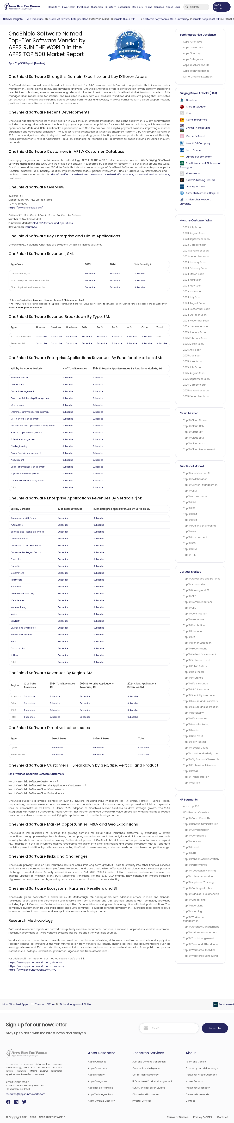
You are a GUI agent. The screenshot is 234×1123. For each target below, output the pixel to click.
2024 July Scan (192, 297)
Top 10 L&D (189, 853)
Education (16, 566)
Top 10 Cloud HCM (194, 443)
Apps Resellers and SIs (196, 65)
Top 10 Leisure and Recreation (201, 707)
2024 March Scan (193, 274)
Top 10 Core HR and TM (196, 818)
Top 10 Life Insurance (195, 683)
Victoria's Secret (195, 136)
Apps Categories (193, 59)
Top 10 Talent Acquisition (198, 876)
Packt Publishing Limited (200, 180)
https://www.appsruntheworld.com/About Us (35, 962)
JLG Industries (35, 19)
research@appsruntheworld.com (25, 1094)
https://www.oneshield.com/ (26, 207)
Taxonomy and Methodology (202, 1068)
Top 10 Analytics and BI (196, 473)
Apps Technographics (196, 71)
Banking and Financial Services (27, 531)
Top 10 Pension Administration (201, 859)
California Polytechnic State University (165, 19)
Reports (52, 7)
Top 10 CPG (189, 596)
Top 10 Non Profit (193, 736)
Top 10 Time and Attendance (200, 944)
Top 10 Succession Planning (199, 870)
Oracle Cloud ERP (124, 19)
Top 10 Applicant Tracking (198, 882)
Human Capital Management (26, 432)
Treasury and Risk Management (27, 480)
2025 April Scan (192, 349)
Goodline (191, 100)
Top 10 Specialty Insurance (199, 695)
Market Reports (194, 1081)
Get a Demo (218, 6)
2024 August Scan (194, 303)
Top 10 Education (193, 631)
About (169, 7)
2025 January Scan (194, 332)
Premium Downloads (197, 1094)
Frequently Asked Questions (201, 1074)
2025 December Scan (196, 396)
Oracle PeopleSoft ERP (206, 19)
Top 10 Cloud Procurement (199, 449)
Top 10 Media (191, 730)
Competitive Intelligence (146, 1068)
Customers (97, 7)
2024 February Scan (195, 268)
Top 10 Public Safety (195, 666)
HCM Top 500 (191, 806)
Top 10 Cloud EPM (193, 437)
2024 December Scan (196, 326)
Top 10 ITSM (190, 520)
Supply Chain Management (25, 473)
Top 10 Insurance (193, 677)
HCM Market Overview (196, 812)
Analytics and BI (19, 377)
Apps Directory (192, 53)
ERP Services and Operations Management (33, 425)
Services (159, 7)
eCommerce (17, 405)
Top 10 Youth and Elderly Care (201, 753)
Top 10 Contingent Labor (197, 888)
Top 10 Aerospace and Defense (201, 578)
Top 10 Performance (195, 865)
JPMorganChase (195, 186)
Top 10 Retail (190, 771)
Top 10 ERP (189, 508)
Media (14, 614)
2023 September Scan (196, 239)
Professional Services (22, 634)
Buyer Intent (68, 7)
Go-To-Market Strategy (145, 1074)
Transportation (18, 648)
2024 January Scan (194, 262)
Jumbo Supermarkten (199, 156)
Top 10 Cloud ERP (193, 432)
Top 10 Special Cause (195, 747)
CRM (35, 223)
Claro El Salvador (196, 106)
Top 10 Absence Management (201, 926)
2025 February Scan (195, 338)
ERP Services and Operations (56, 223)
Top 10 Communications (197, 602)
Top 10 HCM (190, 514)
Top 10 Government (195, 648)
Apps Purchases (192, 41)
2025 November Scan (196, 390)
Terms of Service (177, 1117)
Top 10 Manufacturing (196, 724)
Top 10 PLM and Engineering (199, 525)
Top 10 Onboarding (194, 899)
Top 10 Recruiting (193, 905)
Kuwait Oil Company (198, 143)
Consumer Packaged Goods (26, 552)
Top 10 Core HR (192, 841)
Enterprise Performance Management (30, 411)
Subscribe (90, 273)
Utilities (14, 655)
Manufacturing (18, 607)
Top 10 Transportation (196, 777)
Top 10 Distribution (194, 625)
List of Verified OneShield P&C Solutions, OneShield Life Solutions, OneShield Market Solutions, (110, 174)
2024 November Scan (196, 320)
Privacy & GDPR (202, 1117)
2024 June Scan (192, 291)
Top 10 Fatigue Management (200, 932)
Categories (124, 7)
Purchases (83, 7)
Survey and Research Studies (148, 1087)
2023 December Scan (196, 256)
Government (17, 572)
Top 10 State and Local (196, 660)
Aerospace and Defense (23, 518)
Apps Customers (193, 47)
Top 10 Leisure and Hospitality (200, 701)
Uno (188, 113)
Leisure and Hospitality (22, 593)
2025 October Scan (194, 384)
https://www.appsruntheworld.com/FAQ (32, 969)
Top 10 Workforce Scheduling (200, 956)
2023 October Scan (194, 245)
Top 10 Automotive (194, 584)
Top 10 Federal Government (199, 654)
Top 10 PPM (189, 531)
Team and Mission (196, 1061)
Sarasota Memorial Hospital (202, 193)
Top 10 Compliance (194, 835)
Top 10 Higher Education (197, 642)
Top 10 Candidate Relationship (201, 894)
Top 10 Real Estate (194, 619)
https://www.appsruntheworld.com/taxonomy (36, 966)
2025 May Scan (192, 355)
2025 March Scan (193, 344)
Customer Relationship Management (30, 398)
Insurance (31, 227)
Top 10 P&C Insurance (196, 689)
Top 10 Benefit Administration (200, 824)
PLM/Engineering (19, 446)
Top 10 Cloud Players (195, 420)
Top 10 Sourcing (192, 911)
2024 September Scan (196, 309)
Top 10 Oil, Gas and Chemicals (201, 759)
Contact (190, 1100)
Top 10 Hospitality (193, 712)
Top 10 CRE (189, 608)
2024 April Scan (192, 280)
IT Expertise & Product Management (152, 1081)
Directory (111, 7)
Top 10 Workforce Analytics (199, 950)
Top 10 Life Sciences (195, 718)
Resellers (137, 7)
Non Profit (15, 620)
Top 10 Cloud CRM (193, 426)
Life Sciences (17, 600)
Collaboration (18, 384)
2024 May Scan (192, 285)
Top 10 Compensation (196, 830)
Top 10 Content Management (201, 485)
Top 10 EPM (189, 502)
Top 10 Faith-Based (194, 742)
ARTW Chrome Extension (198, 76)
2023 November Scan (196, 250)
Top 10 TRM (189, 555)
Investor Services (141, 1100)
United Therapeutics (198, 128)
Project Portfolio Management (26, 453)
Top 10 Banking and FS (196, 590)
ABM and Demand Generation (149, 1061)
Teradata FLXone (44, 1004)
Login (178, 7)
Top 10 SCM (190, 549)
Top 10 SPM (189, 543)
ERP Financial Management (25, 418)
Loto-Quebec (194, 150)
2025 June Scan (192, 361)
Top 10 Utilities (191, 782)
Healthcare (16, 579)
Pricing (148, 7)
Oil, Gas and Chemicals (23, 627)
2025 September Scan (196, 379)
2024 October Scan (195, 314)
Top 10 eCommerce (195, 496)
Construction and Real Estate (26, 545)
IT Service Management (23, 439)
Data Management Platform (76, 1004)
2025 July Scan (192, 367)
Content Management (22, 391)
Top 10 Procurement (195, 537)
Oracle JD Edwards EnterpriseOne (68, 19)
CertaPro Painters (196, 119)
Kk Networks (193, 173)
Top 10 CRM (190, 490)
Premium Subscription (198, 1087)
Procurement (17, 459)
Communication (19, 538)
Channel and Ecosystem (145, 1094)
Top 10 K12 (189, 637)
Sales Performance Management (28, 466)
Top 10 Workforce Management (193, 919)
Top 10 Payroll (191, 847)
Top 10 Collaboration (195, 479)
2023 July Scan (192, 227)
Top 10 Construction (195, 613)
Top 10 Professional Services (199, 765)
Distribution (16, 559)
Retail (13, 641)
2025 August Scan (194, 373)
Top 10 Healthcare (194, 672)
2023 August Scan (194, 233)
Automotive (17, 524)
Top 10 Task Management (198, 938)
